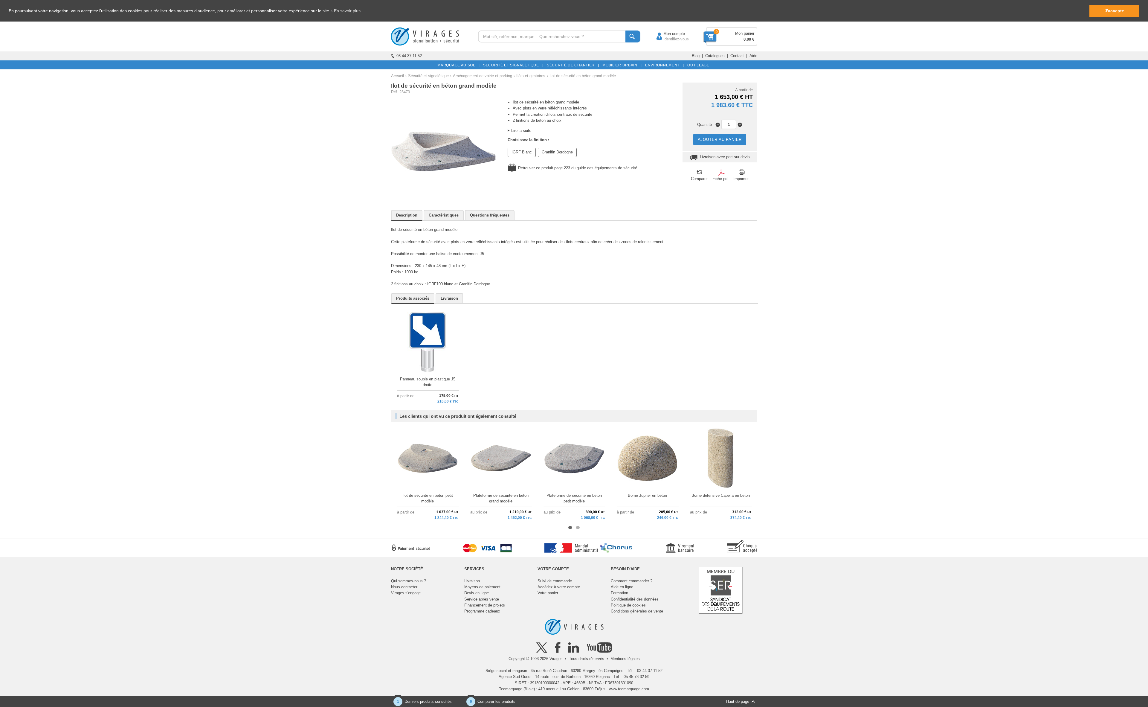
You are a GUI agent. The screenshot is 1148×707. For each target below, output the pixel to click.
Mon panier (744, 33)
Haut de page (737, 701)
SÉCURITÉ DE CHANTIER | (572, 65)
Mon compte (668, 33)
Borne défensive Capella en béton (720, 495)
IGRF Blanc (522, 152)
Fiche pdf (720, 178)
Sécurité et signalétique (428, 76)
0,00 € (749, 39)
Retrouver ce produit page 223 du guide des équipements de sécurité (577, 168)
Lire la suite (521, 130)
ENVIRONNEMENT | (663, 65)
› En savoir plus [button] (346, 10)
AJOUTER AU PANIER (720, 139)
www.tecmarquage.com (629, 689)
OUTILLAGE (697, 65)
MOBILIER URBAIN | (621, 65)
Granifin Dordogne (557, 152)
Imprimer (741, 178)
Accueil (397, 76)
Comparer (699, 178)
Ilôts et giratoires (530, 76)
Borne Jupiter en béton (647, 495)
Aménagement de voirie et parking (482, 76)
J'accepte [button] (1114, 10)
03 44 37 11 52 (409, 56)
